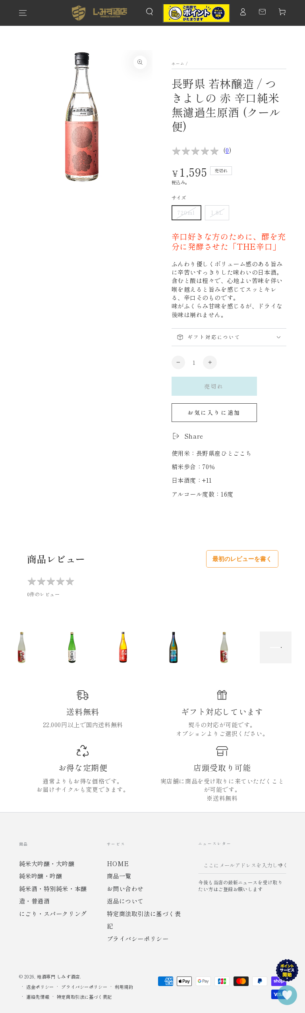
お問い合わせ (125, 888)
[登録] (279, 865)
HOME (118, 863)
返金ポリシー (40, 987)
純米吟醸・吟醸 (40, 875)
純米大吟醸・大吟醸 (47, 863)
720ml (186, 212)
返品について (125, 900)
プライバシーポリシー (138, 938)
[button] (149, 12)
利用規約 (124, 987)
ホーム (178, 63)
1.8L (217, 212)
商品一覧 (119, 875)
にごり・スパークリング (53, 913)
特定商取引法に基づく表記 (84, 997)
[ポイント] (196, 13)
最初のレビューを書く (242, 558)
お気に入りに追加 (214, 412)
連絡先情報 (37, 997)
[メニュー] (23, 13)
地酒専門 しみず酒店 (58, 976)
